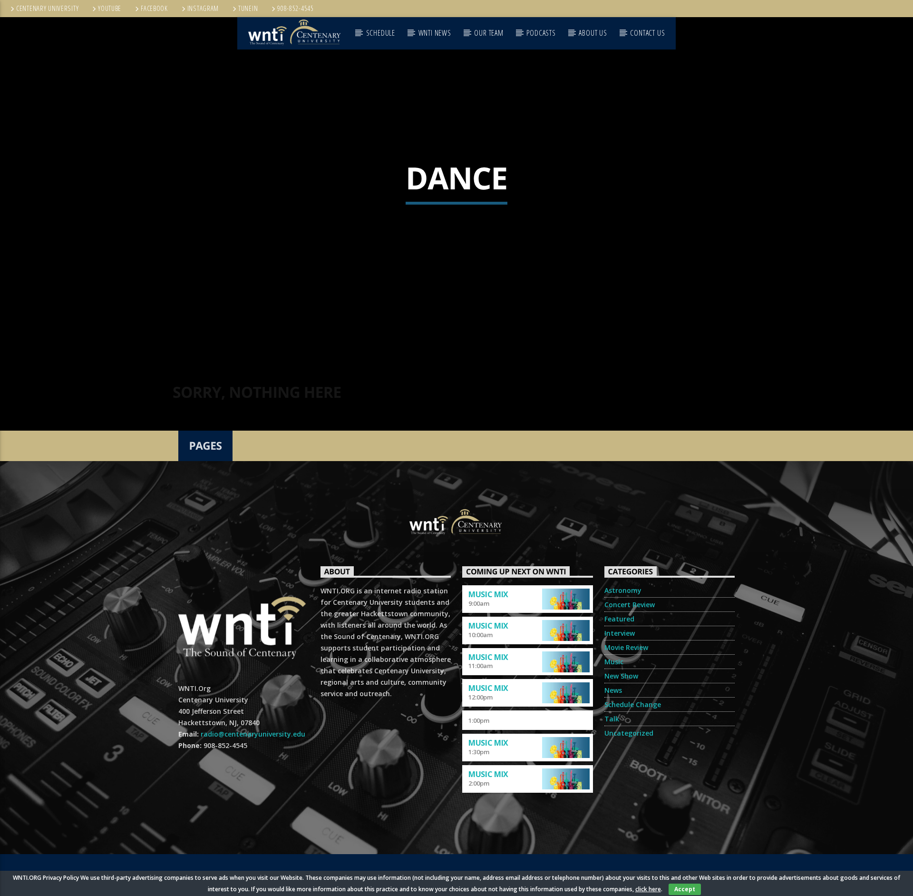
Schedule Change (632, 704)
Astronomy (622, 590)
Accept (684, 889)
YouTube (109, 8)
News (613, 690)
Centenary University (47, 8)
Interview (619, 633)
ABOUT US (593, 33)
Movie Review (626, 647)
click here (648, 889)
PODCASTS (540, 33)
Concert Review (629, 604)
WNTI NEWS (434, 33)
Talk (611, 718)
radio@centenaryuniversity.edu (253, 733)
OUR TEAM (488, 33)
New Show (621, 675)
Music (613, 661)
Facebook (154, 8)
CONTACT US (647, 33)
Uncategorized (628, 733)
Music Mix (488, 594)
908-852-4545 (295, 8)
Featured (619, 618)
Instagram (203, 8)
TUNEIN (248, 8)
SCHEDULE (380, 33)
